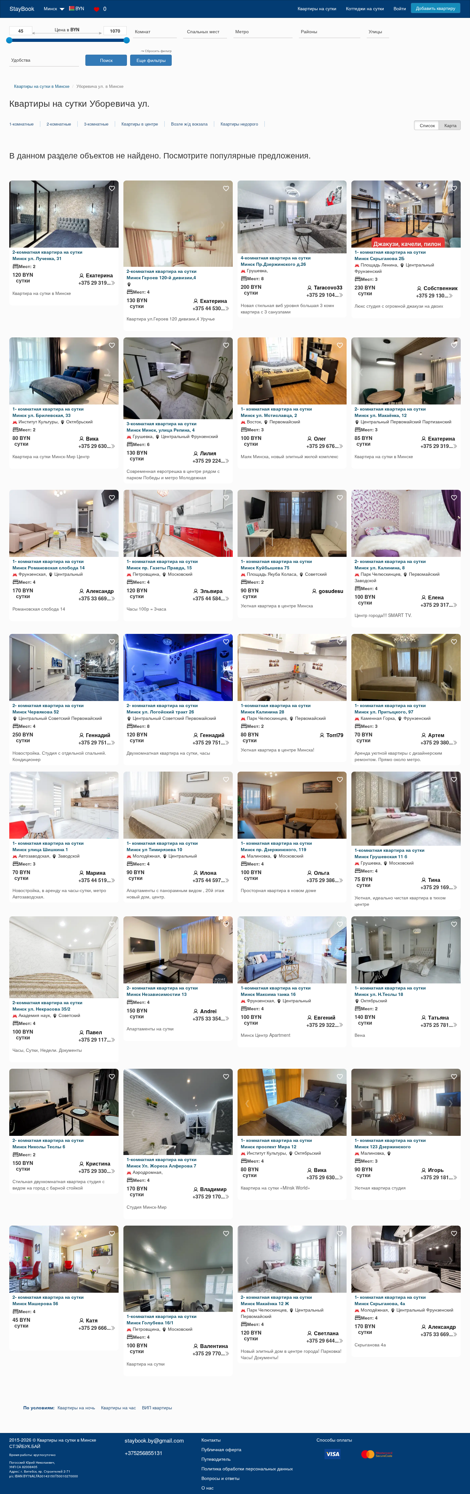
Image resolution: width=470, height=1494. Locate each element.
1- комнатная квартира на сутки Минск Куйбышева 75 (276, 564)
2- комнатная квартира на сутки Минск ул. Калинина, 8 (390, 564)
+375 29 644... (322, 1340)
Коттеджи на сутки (365, 8)
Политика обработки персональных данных (247, 1468)
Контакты (211, 1439)
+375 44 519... (94, 880)
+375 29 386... (322, 880)
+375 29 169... (436, 887)
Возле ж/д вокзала (189, 124)
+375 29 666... (94, 1327)
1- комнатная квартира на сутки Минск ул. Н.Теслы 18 (390, 990)
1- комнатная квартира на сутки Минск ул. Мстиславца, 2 (276, 411)
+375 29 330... (94, 1170)
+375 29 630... (94, 446)
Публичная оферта (221, 1449)
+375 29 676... (322, 446)
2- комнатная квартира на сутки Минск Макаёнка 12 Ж (276, 1300)
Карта (450, 125)
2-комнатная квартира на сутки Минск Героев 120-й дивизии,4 (162, 274)
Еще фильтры (151, 60)
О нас (207, 1487)
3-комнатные (96, 124)
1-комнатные (21, 124)
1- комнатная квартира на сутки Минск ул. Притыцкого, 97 (390, 708)
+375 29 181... (436, 1177)
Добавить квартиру (435, 8)
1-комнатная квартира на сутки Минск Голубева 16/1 (162, 1319)
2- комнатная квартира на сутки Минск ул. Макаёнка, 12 (390, 411)
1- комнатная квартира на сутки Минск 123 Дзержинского (390, 1143)
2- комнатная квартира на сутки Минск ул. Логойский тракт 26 (162, 708)
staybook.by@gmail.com (154, 1440)
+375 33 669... (94, 598)
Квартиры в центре (139, 124)
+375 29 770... (208, 1353)
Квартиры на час (118, 1407)
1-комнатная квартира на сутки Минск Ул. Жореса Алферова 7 (162, 1162)
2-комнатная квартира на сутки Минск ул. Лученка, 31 (47, 255)
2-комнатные (59, 124)
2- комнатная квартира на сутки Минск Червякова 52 (48, 708)
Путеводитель (216, 1459)
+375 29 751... (94, 742)
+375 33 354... (208, 1018)
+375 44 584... (208, 598)
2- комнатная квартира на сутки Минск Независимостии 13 (162, 990)
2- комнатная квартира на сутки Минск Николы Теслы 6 (48, 1143)
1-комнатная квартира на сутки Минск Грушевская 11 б (390, 853)
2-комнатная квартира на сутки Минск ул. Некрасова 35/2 (47, 1005)
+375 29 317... (436, 604)
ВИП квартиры (157, 1407)
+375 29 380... (436, 742)
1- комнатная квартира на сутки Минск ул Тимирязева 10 (162, 846)
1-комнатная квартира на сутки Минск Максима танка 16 (276, 990)
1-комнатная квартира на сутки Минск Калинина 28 (276, 708)
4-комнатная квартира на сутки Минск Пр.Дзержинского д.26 (276, 260)
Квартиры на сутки (317, 8)
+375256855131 (143, 1453)
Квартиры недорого (239, 124)
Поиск (106, 60)
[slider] (9, 40)
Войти (400, 8)
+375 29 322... (322, 1024)
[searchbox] (155, 31)
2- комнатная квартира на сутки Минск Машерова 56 (48, 1300)
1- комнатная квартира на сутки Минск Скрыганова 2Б (390, 255)
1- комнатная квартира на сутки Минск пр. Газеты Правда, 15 (162, 564)
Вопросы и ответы (220, 1478)
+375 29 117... (94, 1039)
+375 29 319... (94, 282)
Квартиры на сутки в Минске (66, 1439)
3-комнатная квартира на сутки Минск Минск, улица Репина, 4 (162, 426)
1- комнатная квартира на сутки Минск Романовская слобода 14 (48, 564)
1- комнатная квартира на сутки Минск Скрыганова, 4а (390, 1300)
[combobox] (155, 32)
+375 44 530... (208, 308)
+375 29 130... (432, 295)
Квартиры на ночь (76, 1407)
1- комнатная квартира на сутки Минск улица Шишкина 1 (48, 846)
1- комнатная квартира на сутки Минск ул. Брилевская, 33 (48, 411)
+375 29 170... (208, 1196)
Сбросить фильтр (158, 51)
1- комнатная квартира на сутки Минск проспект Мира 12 (276, 1143)
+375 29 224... (208, 460)
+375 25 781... (436, 1024)
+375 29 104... (322, 294)
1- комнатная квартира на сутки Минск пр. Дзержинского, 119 (276, 846)
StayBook (22, 8)
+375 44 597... (208, 880)
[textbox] (203, 31)
